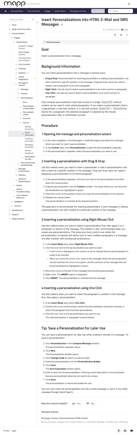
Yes (79, 403)
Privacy (6, 430)
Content (24, 93)
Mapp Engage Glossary (23, 53)
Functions (27, 118)
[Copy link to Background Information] (84, 67)
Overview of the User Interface (24, 59)
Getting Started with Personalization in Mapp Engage (30, 127)
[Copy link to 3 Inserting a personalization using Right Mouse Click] (118, 220)
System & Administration (24, 180)
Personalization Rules (28, 113)
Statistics (22, 175)
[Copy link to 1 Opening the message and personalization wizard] (115, 134)
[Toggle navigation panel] (37, 22)
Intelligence (18, 201)
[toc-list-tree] (115, 35)
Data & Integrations (23, 78)
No (92, 403)
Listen (125, 29)
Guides (19, 185)
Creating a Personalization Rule (30, 139)
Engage (47, 11)
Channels (22, 68)
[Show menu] (129, 4)
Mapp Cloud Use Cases (21, 29)
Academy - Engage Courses (25, 47)
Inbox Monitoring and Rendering (28, 163)
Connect (17, 206)
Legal (14, 430)
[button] (120, 11)
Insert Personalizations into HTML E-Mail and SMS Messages (30, 133)
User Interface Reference (22, 196)
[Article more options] (127, 35)
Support (15, 214)
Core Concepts (24, 64)
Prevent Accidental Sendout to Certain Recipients (29, 151)
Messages (24, 89)
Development (17, 210)
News (14, 25)
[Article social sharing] (121, 35)
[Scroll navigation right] (105, 11)
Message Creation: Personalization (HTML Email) (64, 418)
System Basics (60, 11)
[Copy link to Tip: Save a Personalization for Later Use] (109, 328)
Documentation (17, 11)
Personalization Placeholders (28, 107)
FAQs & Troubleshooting (23, 190)
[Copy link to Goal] (53, 49)
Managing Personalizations (30, 145)
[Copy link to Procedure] (62, 126)
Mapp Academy (18, 219)
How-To (26, 122)
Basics (25, 102)
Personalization (27, 98)
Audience (22, 73)
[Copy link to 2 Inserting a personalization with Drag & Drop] (109, 161)
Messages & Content (78, 11)
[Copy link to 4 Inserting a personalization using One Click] (106, 288)
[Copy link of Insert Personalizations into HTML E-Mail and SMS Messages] (62, 25)
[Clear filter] (33, 19)
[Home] (22, 4)
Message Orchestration (24, 169)
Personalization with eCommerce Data (30, 157)
